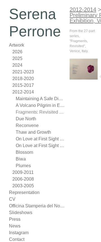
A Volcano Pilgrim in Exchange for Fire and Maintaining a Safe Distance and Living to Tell (40, 105)
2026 (17, 51)
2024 (17, 65)
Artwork (16, 45)
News (14, 226)
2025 (17, 58)
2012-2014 (23, 92)
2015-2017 (23, 85)
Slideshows (20, 212)
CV (12, 199)
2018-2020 (23, 78)
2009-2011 (23, 172)
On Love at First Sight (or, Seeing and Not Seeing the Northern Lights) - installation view (40, 145)
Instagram (19, 232)
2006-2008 (23, 179)
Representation (24, 192)
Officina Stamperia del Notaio (37, 205)
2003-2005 (23, 185)
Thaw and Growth (33, 132)
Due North (26, 118)
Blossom (24, 152)
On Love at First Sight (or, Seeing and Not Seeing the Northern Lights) (40, 138)
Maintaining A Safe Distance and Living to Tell (40, 98)
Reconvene (27, 125)
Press (14, 219)
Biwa (21, 159)
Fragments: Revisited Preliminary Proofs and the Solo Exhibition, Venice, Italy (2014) (40, 112)
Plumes (23, 165)
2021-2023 (23, 72)
